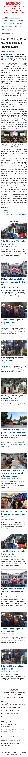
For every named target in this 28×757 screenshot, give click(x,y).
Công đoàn (19, 23)
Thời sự (4, 23)
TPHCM (3, 483)
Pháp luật (20, 20)
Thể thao (4, 20)
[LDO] (14, 231)
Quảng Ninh (4, 54)
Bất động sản (17, 27)
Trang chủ (5, 17)
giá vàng (10, 522)
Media (17, 17)
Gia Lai (3, 404)
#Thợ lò (6, 212)
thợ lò (8, 124)
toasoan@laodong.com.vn (12, 717)
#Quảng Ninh (7, 210)
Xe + (18, 30)
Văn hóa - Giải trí (7, 27)
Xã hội (12, 17)
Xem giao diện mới (7, 33)
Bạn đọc (11, 23)
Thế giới (12, 30)
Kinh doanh (13, 20)
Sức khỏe (5, 30)
